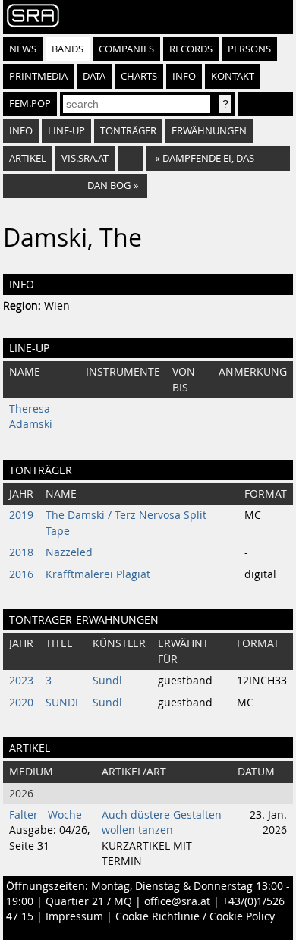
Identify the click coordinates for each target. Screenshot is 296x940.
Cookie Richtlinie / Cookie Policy (195, 916)
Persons (249, 48)
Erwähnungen (209, 130)
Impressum (74, 916)
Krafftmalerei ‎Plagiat (98, 574)
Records (191, 48)
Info (184, 76)
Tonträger (128, 130)
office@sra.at (177, 901)
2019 (21, 515)
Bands (67, 48)
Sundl (107, 680)
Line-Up (66, 130)
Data (94, 76)
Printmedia (38, 76)
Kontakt (232, 76)
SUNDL (63, 702)
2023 (21, 680)
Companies (126, 48)
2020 (21, 702)
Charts (139, 76)
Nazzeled (69, 552)
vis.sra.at (85, 158)
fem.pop (30, 103)
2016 (21, 574)
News (22, 48)
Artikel (27, 158)
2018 (21, 552)
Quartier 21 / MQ (89, 901)
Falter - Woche (45, 815)
